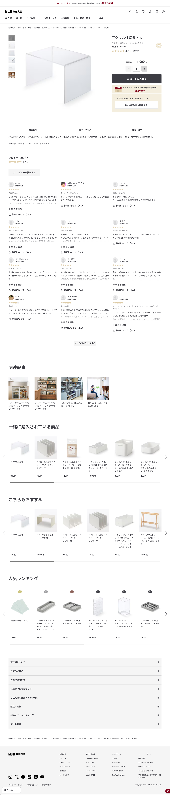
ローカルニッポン (66, 762)
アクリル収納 (81, 27)
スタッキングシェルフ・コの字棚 (45, 536)
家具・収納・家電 (81, 18)
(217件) (136, 50)
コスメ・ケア (50, 18)
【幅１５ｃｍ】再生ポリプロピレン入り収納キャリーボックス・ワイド (98, 466)
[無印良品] (16, 754)
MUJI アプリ (116, 754)
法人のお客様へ (117, 770)
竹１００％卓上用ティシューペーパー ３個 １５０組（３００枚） (73, 465)
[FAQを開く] (157, 11)
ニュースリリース (144, 754)
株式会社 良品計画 (145, 770)
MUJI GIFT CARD (118, 766)
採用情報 (141, 758)
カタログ (115, 758)
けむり (122, 183)
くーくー (123, 258)
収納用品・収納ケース (42, 27)
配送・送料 (137, 129)
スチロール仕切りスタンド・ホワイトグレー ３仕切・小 (47, 465)
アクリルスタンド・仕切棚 (99, 27)
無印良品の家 (90, 754)
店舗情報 (63, 754)
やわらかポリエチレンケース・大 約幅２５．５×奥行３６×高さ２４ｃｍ (124, 466)
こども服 (31, 18)
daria (17, 183)
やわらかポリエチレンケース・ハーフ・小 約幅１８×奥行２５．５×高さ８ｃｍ (150, 466)
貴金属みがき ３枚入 (19, 620)
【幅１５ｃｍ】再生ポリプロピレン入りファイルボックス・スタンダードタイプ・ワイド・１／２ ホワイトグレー (124, 542)
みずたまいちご (21, 258)
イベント (63, 758)
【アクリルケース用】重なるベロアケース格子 (150, 623)
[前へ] (2, 457)
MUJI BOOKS (90, 770)
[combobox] (11, 790)
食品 (101, 18)
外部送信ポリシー (33, 785)
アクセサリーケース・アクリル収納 (124, 738)
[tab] (11, 38)
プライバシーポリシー (16, 785)
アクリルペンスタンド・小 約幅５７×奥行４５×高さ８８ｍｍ (123, 623)
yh (121, 296)
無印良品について (144, 766)
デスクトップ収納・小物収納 (63, 27)
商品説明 (33, 129)
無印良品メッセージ (145, 762)
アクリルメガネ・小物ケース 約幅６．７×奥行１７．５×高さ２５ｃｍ (98, 625)
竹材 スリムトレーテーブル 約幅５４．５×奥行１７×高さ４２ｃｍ (150, 539)
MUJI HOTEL (90, 775)
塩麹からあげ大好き (75, 183)
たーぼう (71, 258)
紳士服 (19, 18)
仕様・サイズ (85, 129)
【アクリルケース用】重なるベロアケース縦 (72, 622)
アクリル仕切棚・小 (18, 462)
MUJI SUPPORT (65, 766)
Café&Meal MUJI (92, 758)
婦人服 (8, 18)
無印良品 (11, 27)
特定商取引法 (46, 785)
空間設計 (63, 770)
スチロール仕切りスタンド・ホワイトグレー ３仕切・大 (73, 537)
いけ (17, 221)
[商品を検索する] (130, 11)
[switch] (159, 45)
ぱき (17, 296)
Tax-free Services (118, 775)
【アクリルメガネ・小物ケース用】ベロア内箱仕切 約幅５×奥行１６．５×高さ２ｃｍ (46, 625)
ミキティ (123, 221)
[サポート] (163, 11)
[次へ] (167, 457)
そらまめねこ (73, 296)
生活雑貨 (65, 18)
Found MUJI (90, 766)
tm (68, 221)
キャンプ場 (90, 762)
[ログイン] (137, 11)
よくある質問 (64, 775)
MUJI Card (116, 762)
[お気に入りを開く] (143, 11)
